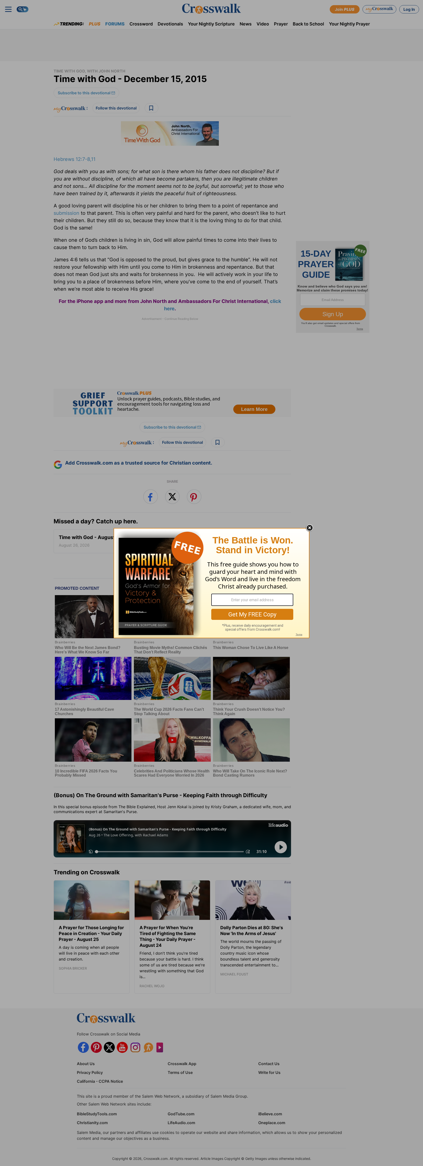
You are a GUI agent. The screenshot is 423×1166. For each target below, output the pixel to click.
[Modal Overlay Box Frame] (211, 583)
